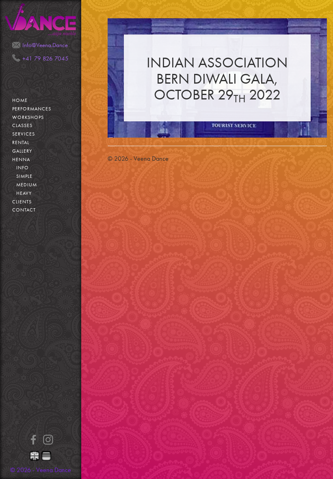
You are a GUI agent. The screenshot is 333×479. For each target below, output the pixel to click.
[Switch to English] (35, 456)
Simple (24, 176)
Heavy (24, 193)
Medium (26, 184)
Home (20, 100)
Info (22, 167)
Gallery (22, 151)
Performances (31, 109)
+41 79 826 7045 (45, 58)
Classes (22, 125)
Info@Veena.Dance (45, 45)
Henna (21, 159)
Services (23, 134)
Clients (22, 202)
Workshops (28, 117)
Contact (24, 210)
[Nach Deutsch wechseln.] (46, 456)
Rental (20, 142)
